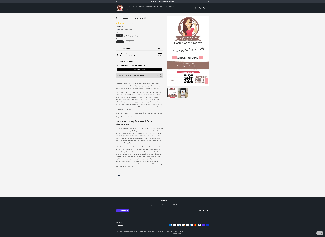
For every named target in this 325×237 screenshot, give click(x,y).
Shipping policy (168, 231)
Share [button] (119, 175)
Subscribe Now (139, 69)
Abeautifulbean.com (124, 231)
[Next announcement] (208, 1)
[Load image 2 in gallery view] (183, 93)
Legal (151, 205)
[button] (200, 8)
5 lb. (135, 35)
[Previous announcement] (116, 1)
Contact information (178, 231)
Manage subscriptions (178, 233)
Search (146, 205)
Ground (120, 42)
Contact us (157, 205)
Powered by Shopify (133, 231)
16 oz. (127, 35)
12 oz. (119, 35)
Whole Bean (130, 42)
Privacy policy (151, 231)
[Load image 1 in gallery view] (172, 93)
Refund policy (176, 205)
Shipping (118, 29)
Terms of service (166, 205)
